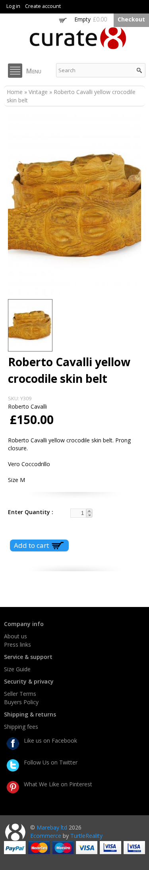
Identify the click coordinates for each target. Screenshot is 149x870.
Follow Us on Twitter (50, 762)
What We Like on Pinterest (58, 784)
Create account (43, 6)
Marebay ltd (52, 827)
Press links (17, 644)
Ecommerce (45, 835)
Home (15, 92)
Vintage (38, 92)
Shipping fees (21, 726)
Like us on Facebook (50, 740)
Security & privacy (29, 681)
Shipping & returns (30, 714)
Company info (24, 624)
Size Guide (17, 669)
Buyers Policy (21, 702)
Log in (13, 6)
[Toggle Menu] (15, 70)
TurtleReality (86, 835)
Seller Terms (20, 693)
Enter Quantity (30, 512)
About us (15, 636)
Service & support (28, 657)
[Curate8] (78, 45)
